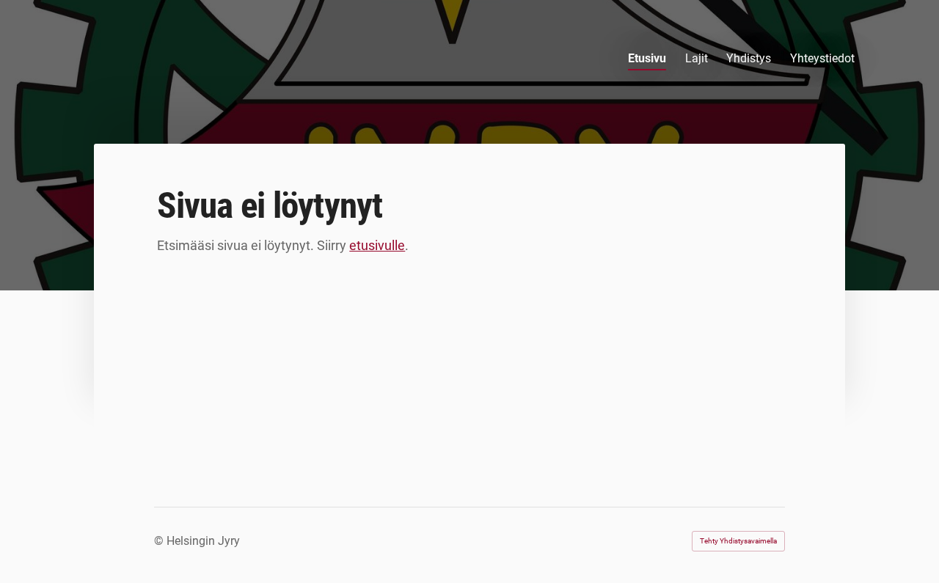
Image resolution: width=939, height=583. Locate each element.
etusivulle (377, 245)
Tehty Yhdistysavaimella (738, 541)
